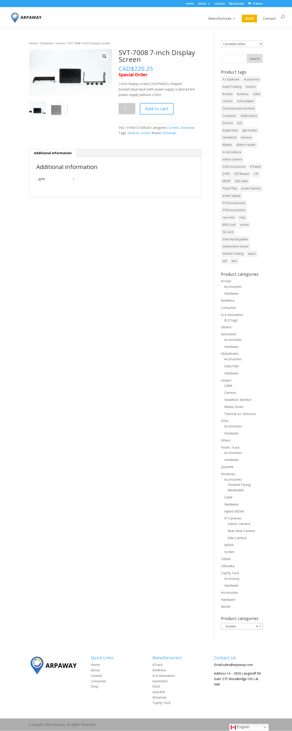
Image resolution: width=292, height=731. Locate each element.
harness (246, 137)
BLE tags (230, 320)
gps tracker (249, 130)
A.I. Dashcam (231, 79)
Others (226, 440)
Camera (230, 392)
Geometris (228, 334)
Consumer (229, 116)
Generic (226, 327)
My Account (236, 3)
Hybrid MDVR (234, 511)
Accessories (251, 79)
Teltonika (228, 566)
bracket (227, 94)
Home (190, 3)
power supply (231, 196)
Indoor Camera (239, 524)
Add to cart (157, 109)
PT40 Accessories (234, 210)
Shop (94, 686)
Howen (226, 380)
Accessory (231, 578)
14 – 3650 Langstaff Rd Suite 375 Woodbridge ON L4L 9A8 (237, 678)
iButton (227, 145)
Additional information (53, 153)
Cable (228, 385)
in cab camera (232, 152)
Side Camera (237, 538)
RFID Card (229, 225)
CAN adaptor (245, 101)
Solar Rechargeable (235, 239)
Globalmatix (229, 353)
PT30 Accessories (234, 203)
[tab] (53, 153)
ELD (239, 123)
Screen (60, 43)
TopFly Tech (230, 573)
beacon (251, 87)
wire (234, 261)
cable (256, 94)
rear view (229, 217)
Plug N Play (230, 188)
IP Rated (255, 167)
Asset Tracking (232, 87)
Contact (220, 3)
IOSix (224, 420)
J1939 (226, 174)
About (202, 3)
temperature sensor (236, 246)
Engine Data (230, 130)
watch (252, 254)
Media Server (234, 407)
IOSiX (156, 686)
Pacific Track (230, 447)
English (242, 727)
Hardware (231, 293)
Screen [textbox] (240, 626)
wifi (225, 261)
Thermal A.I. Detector (240, 414)
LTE (256, 174)
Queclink (227, 467)
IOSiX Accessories (234, 167)
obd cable (241, 181)
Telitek (226, 559)
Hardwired (230, 137)
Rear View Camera (241, 531)
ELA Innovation (232, 315)
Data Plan (231, 366)
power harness (251, 188)
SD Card (228, 232)
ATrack (226, 281)
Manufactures (220, 19)
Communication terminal (239, 108)
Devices (133, 133)
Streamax (46, 43)
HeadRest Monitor (237, 399)
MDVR (226, 181)
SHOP (249, 18)
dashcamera (249, 116)
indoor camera (232, 159)
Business (242, 94)
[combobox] (242, 626)
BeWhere (228, 300)
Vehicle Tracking (233, 254)
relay (242, 217)
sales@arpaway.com (238, 664)
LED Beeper (241, 174)
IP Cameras (232, 518)
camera (227, 101)
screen (146, 133)
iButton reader (246, 145)
